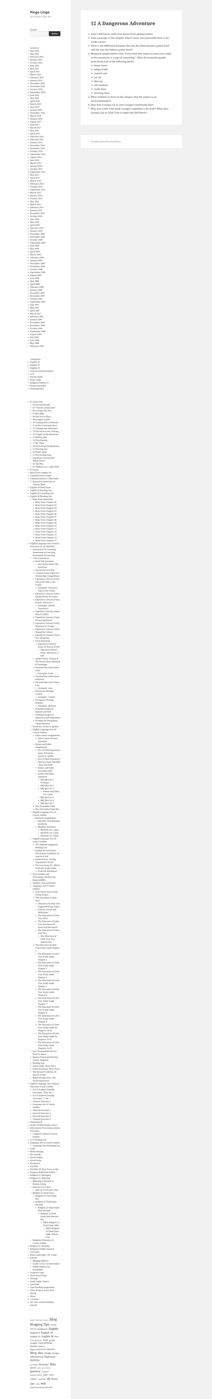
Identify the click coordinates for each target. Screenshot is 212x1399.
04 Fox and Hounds (41, 404)
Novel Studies (36, 1157)
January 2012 (36, 195)
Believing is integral (42, 1320)
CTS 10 (33, 1329)
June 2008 (34, 278)
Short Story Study (38, 1275)
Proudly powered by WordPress (106, 141)
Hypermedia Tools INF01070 (42, 1349)
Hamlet (33, 1346)
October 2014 (36, 151)
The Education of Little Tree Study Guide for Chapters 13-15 (48, 1036)
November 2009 (37, 237)
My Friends (35, 1154)
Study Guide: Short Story (44, 1066)
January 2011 (36, 210)
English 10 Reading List (41, 490)
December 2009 (37, 234)
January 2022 (36, 59)
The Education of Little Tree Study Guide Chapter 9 (48, 1018)
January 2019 (36, 110)
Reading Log (38, 1063)
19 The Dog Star (40, 449)
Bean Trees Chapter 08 (46, 520)
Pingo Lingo (40, 12)
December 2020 (37, 83)
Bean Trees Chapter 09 (46, 522)
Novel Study (35, 1160)
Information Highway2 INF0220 (43, 1358)
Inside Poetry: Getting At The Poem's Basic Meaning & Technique (47, 661)
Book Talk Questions (44, 561)
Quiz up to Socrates (42, 1187)
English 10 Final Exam (40, 487)
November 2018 (37, 113)
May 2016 (34, 130)
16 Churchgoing (40, 440)
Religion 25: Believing (40, 1178)
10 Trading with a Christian (45, 422)
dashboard (42, 1329)
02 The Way (38, 463)
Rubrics (33, 1257)
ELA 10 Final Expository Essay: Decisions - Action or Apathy (49, 753)
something (42, 1379)
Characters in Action (44, 570)
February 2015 (37, 139)
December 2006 (37, 322)
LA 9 (32, 374)
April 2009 (35, 251)
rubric (51, 1375)
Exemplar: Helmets (47, 705)
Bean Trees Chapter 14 (46, 537)
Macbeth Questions (47, 827)
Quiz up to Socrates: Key (46, 1190)
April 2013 (35, 177)
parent (33, 1367)
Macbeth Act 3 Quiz (49, 835)
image (47, 1353)
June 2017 (34, 124)
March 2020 (35, 104)
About (33, 1296)
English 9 (35, 1332)
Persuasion (35, 1163)
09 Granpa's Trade (41, 419)
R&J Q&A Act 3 (47, 797)
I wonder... (35, 1299)
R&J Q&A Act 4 (47, 800)
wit (43, 1383)
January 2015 (36, 142)
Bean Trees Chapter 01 (40, 472)
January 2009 (36, 260)
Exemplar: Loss (45, 688)
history (41, 1346)
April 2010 (35, 225)
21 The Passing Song (42, 455)
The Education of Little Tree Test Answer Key (48, 939)
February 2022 (37, 56)
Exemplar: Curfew (46, 697)
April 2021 (35, 71)
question (35, 1371)
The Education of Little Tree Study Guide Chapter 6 (48, 992)
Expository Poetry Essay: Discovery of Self (49, 652)
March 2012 (35, 192)
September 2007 (37, 301)
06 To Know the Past (42, 410)
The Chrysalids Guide (45, 806)
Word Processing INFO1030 (41, 1387)
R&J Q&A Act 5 (47, 803)
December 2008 (37, 263)
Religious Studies (36, 1375)
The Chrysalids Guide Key (47, 809)
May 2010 (34, 222)
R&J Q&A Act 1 (47, 785)
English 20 (35, 365)
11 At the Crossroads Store (45, 425)
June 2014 (34, 160)
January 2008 (36, 290)
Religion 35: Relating (39, 1246)
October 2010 (36, 216)
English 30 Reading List (41, 496)
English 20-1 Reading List (41, 493)
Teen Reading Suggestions (42, 1287)
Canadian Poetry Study (41, 475)
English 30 (35, 368)
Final (56, 1336)
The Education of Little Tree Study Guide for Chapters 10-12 (48, 1027)
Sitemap (34, 1278)
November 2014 (37, 148)
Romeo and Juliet (38, 385)
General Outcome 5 (42, 1119)
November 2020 (37, 86)
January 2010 (36, 231)
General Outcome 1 (42, 1101)
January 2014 (36, 166)
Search (33, 29)
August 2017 (35, 121)
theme (54, 1378)
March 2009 (35, 254)
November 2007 (37, 296)
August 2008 (35, 275)
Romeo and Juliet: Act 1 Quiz (43, 1255)
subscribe (34, 1284)
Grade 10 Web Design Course (43, 1125)
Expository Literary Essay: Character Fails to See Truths (47, 582)
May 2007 (34, 307)
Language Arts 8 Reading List (46, 1145)
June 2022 (34, 51)
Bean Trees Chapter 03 (46, 505)
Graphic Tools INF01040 (41, 1343)
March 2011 (35, 204)
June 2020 (34, 95)
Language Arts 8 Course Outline (45, 1142)
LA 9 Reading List (38, 1139)
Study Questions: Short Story (46, 1069)
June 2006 (34, 340)
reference (45, 1372)
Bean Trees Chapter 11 (46, 528)
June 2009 (34, 245)
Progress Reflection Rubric (42, 1172)
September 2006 (37, 331)
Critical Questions (41, 558)
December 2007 (37, 293)
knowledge (34, 1365)
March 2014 (35, 163)
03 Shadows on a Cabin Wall (46, 466)
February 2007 (37, 316)
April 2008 (35, 284)
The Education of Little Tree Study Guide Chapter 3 (48, 965)
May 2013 (34, 175)
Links (32, 1148)
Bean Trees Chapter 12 (46, 531)
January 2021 (36, 80)
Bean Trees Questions (43, 499)
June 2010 (34, 219)
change (53, 1325)
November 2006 (37, 325)
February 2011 (37, 207)
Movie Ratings (36, 1151)
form (45, 1339)
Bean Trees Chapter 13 (46, 534)
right (45, 1374)
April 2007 (35, 310)
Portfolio (34, 1166)
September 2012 (37, 189)
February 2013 (37, 183)
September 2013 (37, 172)
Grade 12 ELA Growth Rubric (46, 1263)
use (32, 1383)
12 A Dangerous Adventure (45, 428)
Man (53, 1364)
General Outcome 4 (42, 1116)
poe (43, 1368)
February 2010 (37, 228)
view (38, 1384)
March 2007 (35, 313)
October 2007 (36, 299)
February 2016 (37, 136)
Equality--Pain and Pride (44, 883)
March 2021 (35, 74)
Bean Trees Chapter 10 (46, 525)
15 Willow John (40, 437)
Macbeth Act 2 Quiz (49, 832)
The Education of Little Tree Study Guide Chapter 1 (47, 948)
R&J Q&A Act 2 (47, 788)
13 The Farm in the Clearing (46, 431)
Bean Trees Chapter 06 (46, 514)
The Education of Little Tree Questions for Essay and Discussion (48, 924)
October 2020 (36, 89)
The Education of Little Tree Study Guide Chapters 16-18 (48, 1045)
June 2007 (34, 304)
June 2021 (34, 65)
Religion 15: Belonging (40, 1175)
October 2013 (36, 169)
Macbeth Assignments (45, 818)
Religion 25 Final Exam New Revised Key (49, 1216)
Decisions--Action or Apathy (46, 726)
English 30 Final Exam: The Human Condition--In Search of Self (47, 853)
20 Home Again (40, 452)
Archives (34, 469)
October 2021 (36, 62)
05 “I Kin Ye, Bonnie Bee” (44, 407)
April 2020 (35, 101)
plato (39, 1368)
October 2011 (36, 198)
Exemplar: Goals (45, 673)
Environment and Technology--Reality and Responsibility (44, 877)
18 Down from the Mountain (46, 446)
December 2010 (37, 213)
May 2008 (34, 281)
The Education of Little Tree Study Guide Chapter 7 (48, 1001)
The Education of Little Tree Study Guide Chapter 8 (48, 1010)
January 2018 (36, 118)
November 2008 (37, 266)
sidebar (33, 1379)
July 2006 (34, 337)
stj (48, 1378)
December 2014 (37, 145)
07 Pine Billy (38, 413)
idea (40, 1353)
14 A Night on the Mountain (45, 434)
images (55, 1353)
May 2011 (34, 201)
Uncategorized (37, 388)
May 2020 (34, 98)
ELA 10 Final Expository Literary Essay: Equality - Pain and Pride (49, 762)
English (53, 1329)
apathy (32, 1320)
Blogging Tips (39, 1324)
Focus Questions (42, 641)
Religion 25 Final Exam (43, 1193)
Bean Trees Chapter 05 (46, 511)
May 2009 (34, 248)
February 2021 (37, 77)
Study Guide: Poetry (39, 1281)
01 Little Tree (36, 401)
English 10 (35, 362)
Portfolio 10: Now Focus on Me (44, 1169)
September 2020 (37, 92)
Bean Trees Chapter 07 (46, 517)
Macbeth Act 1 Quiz (49, 829)
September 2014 (37, 154)
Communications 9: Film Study (44, 478)
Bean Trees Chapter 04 (46, 508)
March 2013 (35, 180)
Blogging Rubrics (40, 1260)
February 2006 (37, 346)
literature (44, 1364)
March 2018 (35, 116)
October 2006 (36, 328)
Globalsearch (36, 1122)
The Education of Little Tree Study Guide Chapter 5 (48, 983)
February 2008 (37, 287)
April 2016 (35, 133)
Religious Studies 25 (39, 382)
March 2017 (35, 127)
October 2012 (36, 186)
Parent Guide (36, 376)
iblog (33, 1353)
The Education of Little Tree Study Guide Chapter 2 (48, 956)
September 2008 (37, 272)
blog (53, 1319)
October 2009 (36, 239)
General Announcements (41, 371)
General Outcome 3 (42, 1113)
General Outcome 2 (42, 1110)
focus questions (36, 1340)
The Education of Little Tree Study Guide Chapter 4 (48, 974)
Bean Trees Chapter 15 (46, 540)
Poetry (48, 1368)
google (52, 1340)
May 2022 (34, 54)
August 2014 (35, 157)
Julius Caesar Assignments (47, 735)
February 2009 (37, 257)
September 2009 (37, 242)
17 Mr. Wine (38, 443)
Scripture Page (37, 1272)
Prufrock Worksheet (47, 871)
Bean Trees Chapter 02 (46, 502)
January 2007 (36, 319)
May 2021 (34, 68)
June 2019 (34, 107)
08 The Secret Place (42, 416)
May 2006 (34, 343)
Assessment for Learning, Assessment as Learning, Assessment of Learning (44, 552)
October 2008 (36, 269)
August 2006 (35, 334)
